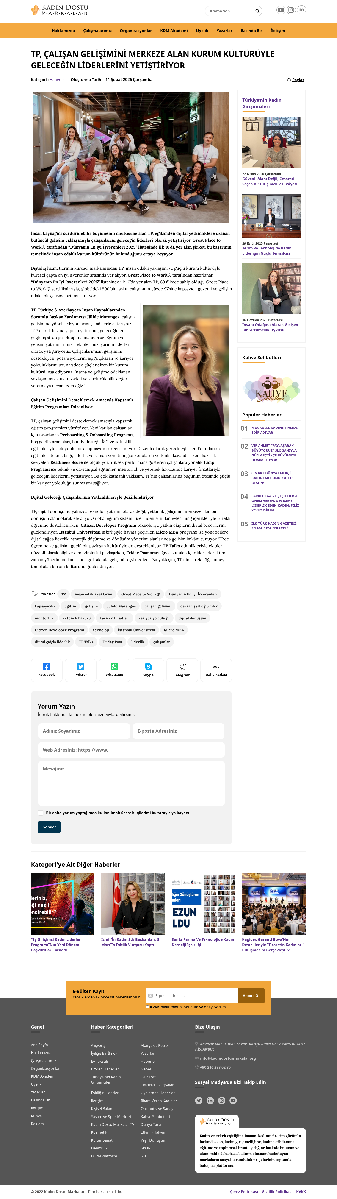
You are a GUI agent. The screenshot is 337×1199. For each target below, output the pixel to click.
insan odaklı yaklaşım (93, 594)
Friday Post (112, 642)
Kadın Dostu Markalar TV (112, 1124)
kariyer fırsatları (115, 618)
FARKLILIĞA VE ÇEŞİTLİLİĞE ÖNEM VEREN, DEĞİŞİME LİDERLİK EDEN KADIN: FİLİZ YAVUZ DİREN (275, 502)
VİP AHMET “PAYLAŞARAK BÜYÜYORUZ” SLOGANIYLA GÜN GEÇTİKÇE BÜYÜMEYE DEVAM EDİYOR (274, 452)
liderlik (137, 642)
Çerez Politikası (244, 1191)
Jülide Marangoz (121, 606)
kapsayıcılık (45, 606)
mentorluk (44, 618)
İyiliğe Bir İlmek (104, 1053)
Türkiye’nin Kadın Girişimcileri (262, 103)
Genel (146, 1069)
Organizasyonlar (136, 30)
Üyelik (202, 30)
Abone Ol (251, 995)
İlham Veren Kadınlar (159, 1100)
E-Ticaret (148, 1076)
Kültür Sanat (102, 1140)
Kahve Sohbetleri (155, 1116)
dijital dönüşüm (192, 618)
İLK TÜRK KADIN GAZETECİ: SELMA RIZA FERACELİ (274, 525)
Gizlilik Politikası (277, 1191)
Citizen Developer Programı (59, 630)
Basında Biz (251, 30)
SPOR (145, 1148)
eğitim (70, 606)
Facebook (47, 674)
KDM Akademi (174, 30)
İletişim (278, 30)
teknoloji (101, 630)
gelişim (91, 606)
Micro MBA (174, 630)
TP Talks (86, 642)
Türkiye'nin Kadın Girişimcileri (106, 1079)
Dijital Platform (104, 1156)
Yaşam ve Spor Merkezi (111, 1116)
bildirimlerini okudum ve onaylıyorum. (188, 1006)
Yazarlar (224, 30)
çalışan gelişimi (158, 606)
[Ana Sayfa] (59, 13)
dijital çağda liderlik (52, 642)
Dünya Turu (151, 1124)
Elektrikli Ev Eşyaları (158, 1084)
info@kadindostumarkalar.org (228, 1058)
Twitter (80, 674)
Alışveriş (98, 1045)
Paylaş (298, 79)
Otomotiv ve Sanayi (157, 1108)
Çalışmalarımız (97, 30)
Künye (36, 1115)
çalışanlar (161, 642)
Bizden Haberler (105, 1069)
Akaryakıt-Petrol (155, 1045)
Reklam (37, 1123)
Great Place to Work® (140, 594)
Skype (148, 675)
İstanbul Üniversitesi (136, 630)
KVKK (301, 1191)
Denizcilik (99, 1148)
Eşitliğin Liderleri (105, 1092)
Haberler (57, 79)
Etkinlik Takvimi (154, 1132)
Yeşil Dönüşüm (153, 1140)
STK (144, 1156)
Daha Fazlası (216, 674)
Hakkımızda (63, 30)
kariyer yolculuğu (154, 618)
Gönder (49, 827)
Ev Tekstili (99, 1061)
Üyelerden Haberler (158, 1092)
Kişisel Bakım (102, 1108)
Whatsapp (114, 674)
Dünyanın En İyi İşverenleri (193, 594)
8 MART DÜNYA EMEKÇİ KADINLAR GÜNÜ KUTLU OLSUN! (272, 478)
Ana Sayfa (39, 1044)
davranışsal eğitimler (199, 606)
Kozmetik (99, 1132)
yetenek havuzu (77, 618)
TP (63, 594)
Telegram (182, 675)
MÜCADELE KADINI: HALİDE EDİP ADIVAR (274, 430)
